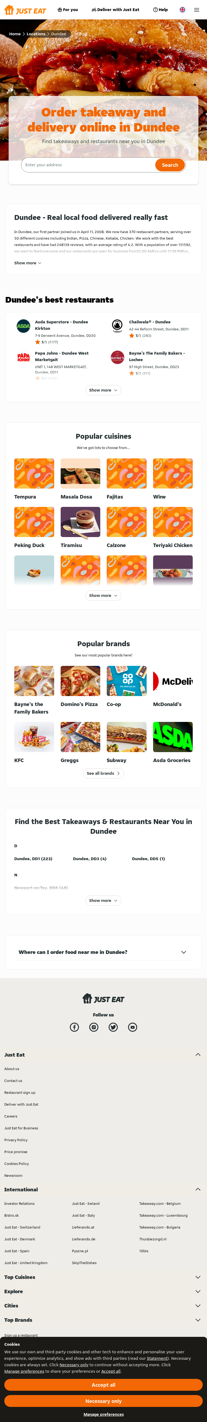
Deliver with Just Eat (118, 9)
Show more (25, 263)
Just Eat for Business (21, 1128)
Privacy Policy (15, 1139)
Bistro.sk (11, 1215)
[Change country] (182, 10)
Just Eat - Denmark (19, 1239)
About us (11, 1068)
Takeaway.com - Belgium (160, 1203)
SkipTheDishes (84, 1262)
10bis (143, 1250)
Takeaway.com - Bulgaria (159, 1227)
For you (70, 9)
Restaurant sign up (19, 1092)
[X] (113, 1027)
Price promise (15, 1151)
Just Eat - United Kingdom (25, 1262)
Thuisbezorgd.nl (153, 1239)
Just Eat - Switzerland (22, 1227)
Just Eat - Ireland (85, 1203)
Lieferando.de (83, 1239)
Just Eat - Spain (16, 1250)
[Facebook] (74, 1027)
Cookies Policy (16, 1163)
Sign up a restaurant (21, 1335)
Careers (10, 1116)
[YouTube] (132, 1027)
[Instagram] (93, 1027)
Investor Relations (19, 1203)
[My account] (197, 10)
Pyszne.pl (80, 1250)
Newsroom (13, 1175)
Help (163, 9)
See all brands (100, 773)
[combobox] (87, 165)
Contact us (13, 1080)
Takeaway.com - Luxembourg (163, 1215)
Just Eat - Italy (83, 1215)
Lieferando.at (83, 1227)
